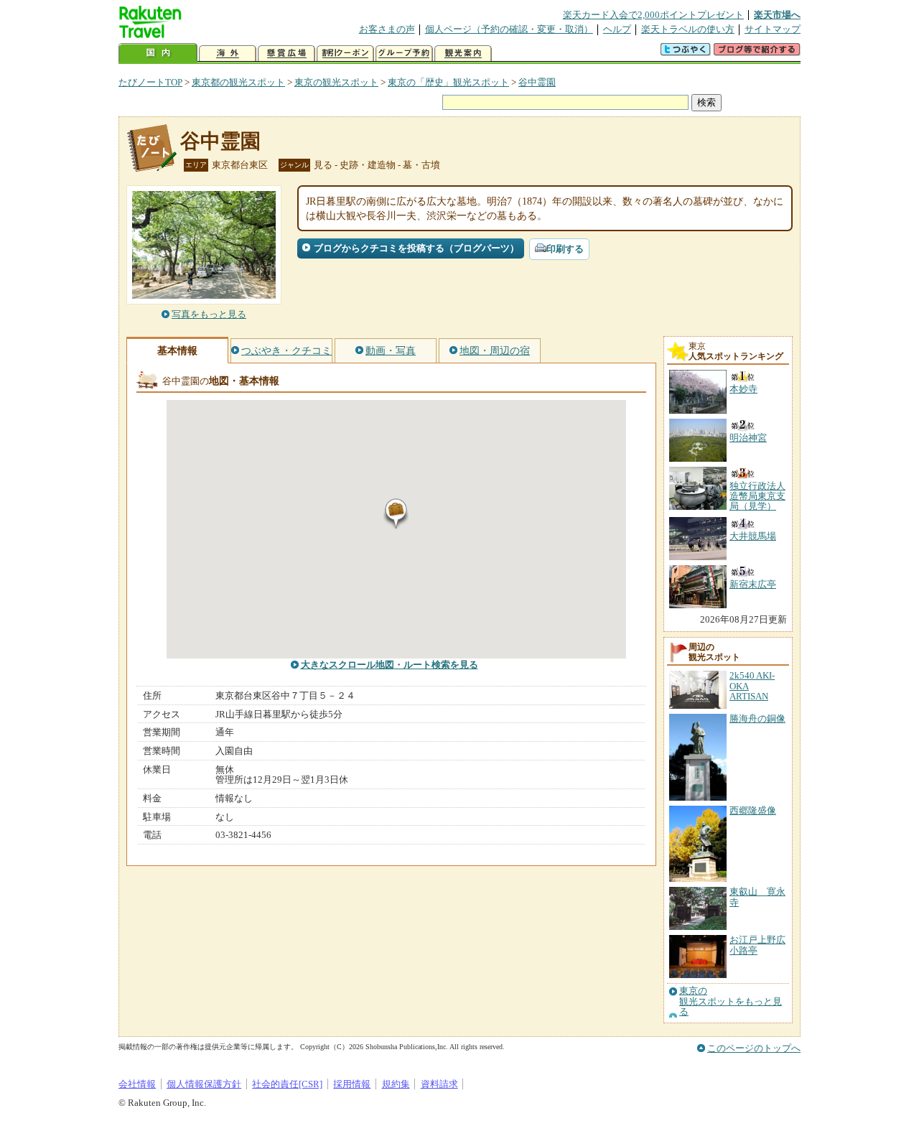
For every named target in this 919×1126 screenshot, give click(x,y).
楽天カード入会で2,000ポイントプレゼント (653, 14)
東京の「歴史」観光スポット (448, 82)
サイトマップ (773, 29)
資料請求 (439, 1084)
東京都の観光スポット (238, 82)
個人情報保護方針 (204, 1084)
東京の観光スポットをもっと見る (730, 1001)
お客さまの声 (387, 29)
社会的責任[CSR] (287, 1084)
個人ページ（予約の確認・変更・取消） (509, 29)
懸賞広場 (286, 53)
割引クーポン (345, 53)
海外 (227, 53)
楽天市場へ (777, 14)
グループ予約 (404, 53)
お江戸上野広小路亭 (757, 944)
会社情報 (137, 1084)
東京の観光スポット (336, 82)
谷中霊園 (537, 82)
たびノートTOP (150, 82)
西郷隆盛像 (752, 810)
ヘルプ (617, 29)
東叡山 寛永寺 (757, 896)
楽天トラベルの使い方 (687, 29)
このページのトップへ (754, 1048)
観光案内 (463, 53)
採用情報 (351, 1084)
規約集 (396, 1084)
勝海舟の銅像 (757, 718)
